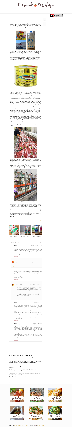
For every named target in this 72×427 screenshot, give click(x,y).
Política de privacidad (25, 425)
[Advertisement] (56, 35)
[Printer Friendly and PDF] (41, 220)
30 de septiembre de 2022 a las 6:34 (35, 261)
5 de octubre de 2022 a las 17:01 (37, 302)
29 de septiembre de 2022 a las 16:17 (36, 245)
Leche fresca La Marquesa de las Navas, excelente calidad (25, 237)
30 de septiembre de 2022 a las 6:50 (35, 284)
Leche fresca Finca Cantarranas (13, 237)
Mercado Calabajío (17, 425)
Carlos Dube (19, 261)
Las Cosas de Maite (40, 425)
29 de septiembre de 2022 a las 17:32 (36, 269)
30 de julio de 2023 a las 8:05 (37, 323)
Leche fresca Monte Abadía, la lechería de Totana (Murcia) (37, 237)
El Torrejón (28, 159)
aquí (38, 106)
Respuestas (14, 258)
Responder (16, 256)
